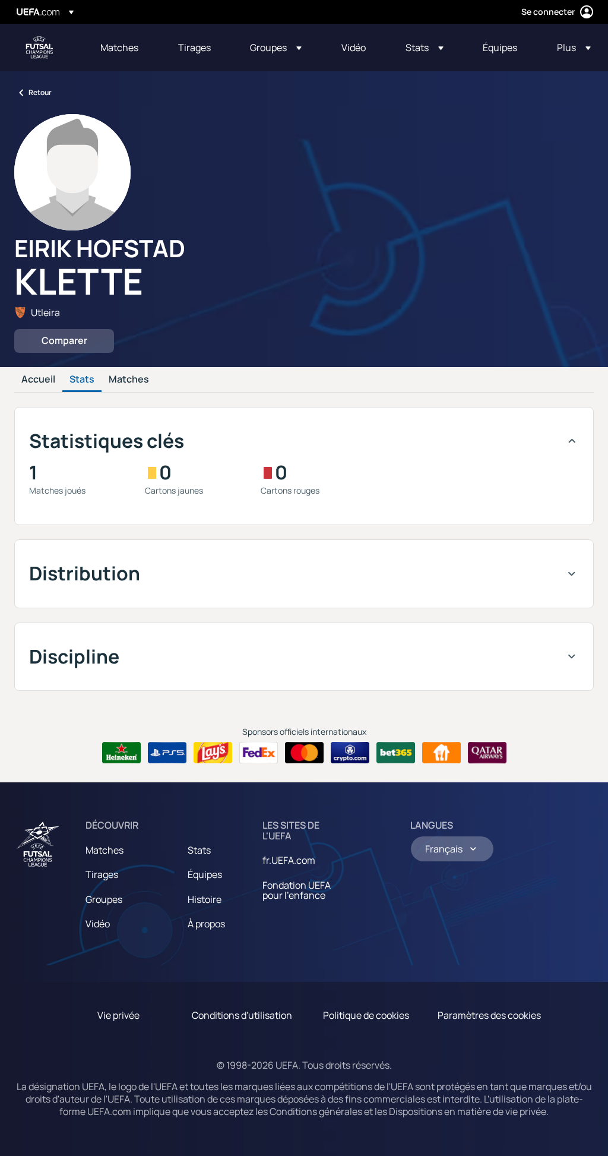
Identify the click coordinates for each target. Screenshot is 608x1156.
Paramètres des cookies (489, 1015)
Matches (129, 379)
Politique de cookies (366, 1015)
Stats (81, 379)
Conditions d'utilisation (242, 1015)
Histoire (204, 899)
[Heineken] (121, 752)
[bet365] (395, 752)
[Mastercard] (304, 752)
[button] (275, 47)
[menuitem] (124, 47)
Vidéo (98, 923)
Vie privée (118, 1015)
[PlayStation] (167, 752)
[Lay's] (213, 752)
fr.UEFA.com (288, 860)
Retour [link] (40, 92)
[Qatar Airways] (487, 752)
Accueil (38, 379)
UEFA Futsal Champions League (39, 47)
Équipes (205, 874)
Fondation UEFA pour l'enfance (296, 890)
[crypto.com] (350, 752)
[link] (119, 47)
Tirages (102, 874)
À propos (206, 923)
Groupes (104, 899)
